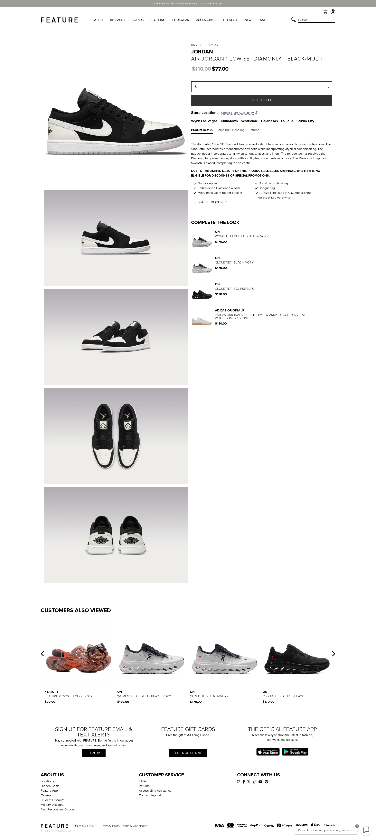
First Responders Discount (59, 809)
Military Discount (52, 805)
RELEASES (117, 20)
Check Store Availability (237, 113)
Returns (144, 786)
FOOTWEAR (180, 20)
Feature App (49, 791)
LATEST (98, 20)
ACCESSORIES (206, 20)
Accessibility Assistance (155, 791)
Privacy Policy (111, 826)
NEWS (249, 20)
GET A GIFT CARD (188, 753)
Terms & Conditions (134, 826)
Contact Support (150, 795)
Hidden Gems (50, 786)
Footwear (210, 45)
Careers (46, 795)
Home (195, 45)
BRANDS (137, 20)
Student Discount (52, 800)
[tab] (204, 131)
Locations (47, 781)
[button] (42, 654)
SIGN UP (94, 753)
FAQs (142, 781)
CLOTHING (157, 20)
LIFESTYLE (230, 20)
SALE (263, 20)
